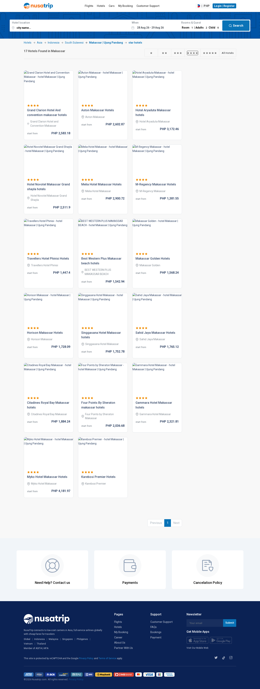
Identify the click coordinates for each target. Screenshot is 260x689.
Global (27, 639)
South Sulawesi (74, 42)
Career (118, 637)
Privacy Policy (86, 658)
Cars (112, 5)
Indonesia (53, 42)
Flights (89, 5)
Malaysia (53, 639)
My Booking (125, 5)
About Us (119, 642)
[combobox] (69, 26)
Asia (39, 42)
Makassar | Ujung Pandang (106, 42)
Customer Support (147, 5)
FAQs (153, 627)
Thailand (41, 643)
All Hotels (228, 52)
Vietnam (28, 643)
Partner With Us (123, 647)
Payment (155, 637)
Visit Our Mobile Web (197, 648)
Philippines (82, 639)
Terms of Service (108, 658)
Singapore (67, 639)
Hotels (101, 5)
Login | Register (224, 5)
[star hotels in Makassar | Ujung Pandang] (151, 53)
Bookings (155, 632)
